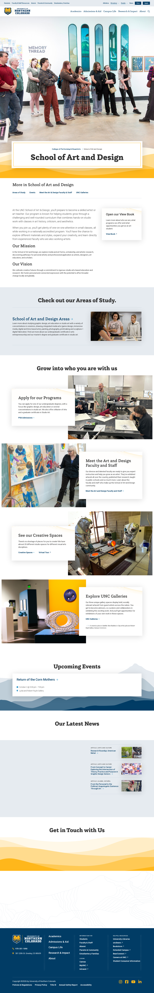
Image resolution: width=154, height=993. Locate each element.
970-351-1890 (21, 949)
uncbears (117, 943)
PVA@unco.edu (107, 854)
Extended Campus (121, 950)
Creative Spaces (25, 552)
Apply (146, 3)
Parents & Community (45, 3)
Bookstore (117, 946)
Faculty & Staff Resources (20, 3)
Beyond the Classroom (29, 911)
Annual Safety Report (68, 985)
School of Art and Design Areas (41, 318)
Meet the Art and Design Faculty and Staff (104, 491)
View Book (110, 234)
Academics (75, 11)
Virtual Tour (44, 552)
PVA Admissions (25, 418)
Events (32, 192)
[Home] (17, 11)
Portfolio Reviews (26, 907)
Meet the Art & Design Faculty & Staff (55, 192)
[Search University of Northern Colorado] (149, 11)
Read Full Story (25, 799)
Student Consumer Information (126, 961)
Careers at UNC (119, 957)
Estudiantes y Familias (61, 3)
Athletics (106, 3)
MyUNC (83, 965)
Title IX (53, 985)
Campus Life (109, 11)
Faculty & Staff (86, 943)
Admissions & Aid (92, 11)
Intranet (83, 969)
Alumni (33, 3)
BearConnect (118, 954)
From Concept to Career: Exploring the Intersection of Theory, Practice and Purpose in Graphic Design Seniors (104, 770)
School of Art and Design (36, 854)
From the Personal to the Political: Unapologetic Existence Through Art (104, 786)
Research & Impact (127, 11)
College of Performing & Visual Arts (66, 149)
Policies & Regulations (22, 985)
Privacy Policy (41, 985)
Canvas (83, 962)
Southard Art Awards (28, 918)
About (143, 11)
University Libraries (121, 939)
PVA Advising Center (50, 907)
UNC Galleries (82, 192)
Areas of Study (18, 192)
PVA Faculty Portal (49, 915)
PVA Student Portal (27, 915)
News (131, 3)
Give (138, 3)
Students (7, 3)
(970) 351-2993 (107, 857)
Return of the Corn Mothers (36, 679)
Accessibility (86, 985)
